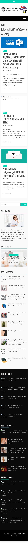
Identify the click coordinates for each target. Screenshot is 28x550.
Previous (3, 259)
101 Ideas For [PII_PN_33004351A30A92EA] (13, 119)
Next (24, 259)
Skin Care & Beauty (13, 255)
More (4, 51)
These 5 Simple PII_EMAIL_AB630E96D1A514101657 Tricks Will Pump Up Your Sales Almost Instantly (14, 60)
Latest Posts (6, 246)
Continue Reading (7, 89)
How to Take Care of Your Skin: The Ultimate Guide (14, 258)
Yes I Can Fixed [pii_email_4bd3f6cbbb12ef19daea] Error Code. (14, 172)
